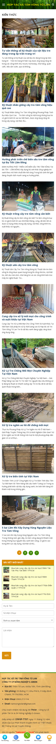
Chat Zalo (16, 740)
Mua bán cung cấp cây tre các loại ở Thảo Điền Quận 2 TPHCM (31, 586)
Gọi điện (27, 734)
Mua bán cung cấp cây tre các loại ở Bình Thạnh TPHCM (29, 578)
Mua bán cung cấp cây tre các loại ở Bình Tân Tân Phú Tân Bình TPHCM (31, 569)
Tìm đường (5, 740)
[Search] (53, 4)
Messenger (38, 740)
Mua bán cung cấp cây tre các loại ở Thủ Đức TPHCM (31, 595)
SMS (49, 740)
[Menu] (3, 4)
